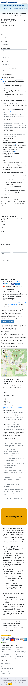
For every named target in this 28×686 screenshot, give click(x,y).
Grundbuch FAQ (19, 647)
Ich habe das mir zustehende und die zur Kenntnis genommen (14, 304)
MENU (24, 2)
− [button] (3, 352)
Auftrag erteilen (7, 322)
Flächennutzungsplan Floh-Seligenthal (14, 412)
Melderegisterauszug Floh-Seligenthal (14, 417)
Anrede (3, 224)
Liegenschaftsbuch (6, 653)
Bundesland (4, 41)
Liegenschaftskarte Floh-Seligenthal (13, 419)
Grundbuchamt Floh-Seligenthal (12, 414)
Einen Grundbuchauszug (13, 80)
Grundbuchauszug (6, 647)
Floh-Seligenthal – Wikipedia (12, 422)
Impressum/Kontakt (6, 663)
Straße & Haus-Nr (6, 48)
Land (2, 257)
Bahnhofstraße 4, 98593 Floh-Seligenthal (12, 407)
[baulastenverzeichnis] (7, 160)
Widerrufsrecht (22, 302)
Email (2, 264)
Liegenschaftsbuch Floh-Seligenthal (13, 421)
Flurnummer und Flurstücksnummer (10, 68)
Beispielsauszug (20, 80)
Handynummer (5, 271)
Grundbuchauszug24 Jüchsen (12, 426)
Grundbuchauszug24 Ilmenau (12, 424)
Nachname (4, 238)
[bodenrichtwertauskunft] (15, 151)
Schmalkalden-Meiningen (8, 395)
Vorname (3, 231)
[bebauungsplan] (15, 144)
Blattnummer (4, 61)
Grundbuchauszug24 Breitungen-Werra (14, 429)
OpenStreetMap (19, 376)
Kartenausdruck (10, 103)
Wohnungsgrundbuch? (8, 74)
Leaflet (14, 376)
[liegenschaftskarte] (9, 102)
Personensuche (5, 654)
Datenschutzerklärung (13, 304)
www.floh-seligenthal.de (8, 410)
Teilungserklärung (6, 656)
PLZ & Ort (3, 251)
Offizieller (13, 142)
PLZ (2, 35)
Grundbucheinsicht (20, 658)
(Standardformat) (15, 134)
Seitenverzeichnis (6, 672)
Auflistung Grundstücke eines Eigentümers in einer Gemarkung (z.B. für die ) (15, 125)
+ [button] (3, 350)
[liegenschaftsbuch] (10, 111)
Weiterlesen (4, 684)
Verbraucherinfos (19, 656)
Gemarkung (4, 54)
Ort (2, 28)
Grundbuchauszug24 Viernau (12, 427)
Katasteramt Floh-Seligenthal (12, 415)
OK (9, 684)
